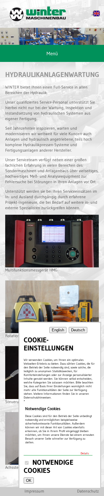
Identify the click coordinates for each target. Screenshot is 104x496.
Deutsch (78, 330)
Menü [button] (52, 53)
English (58, 330)
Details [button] (85, 453)
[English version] (95, 15)
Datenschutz (88, 491)
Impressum (34, 491)
